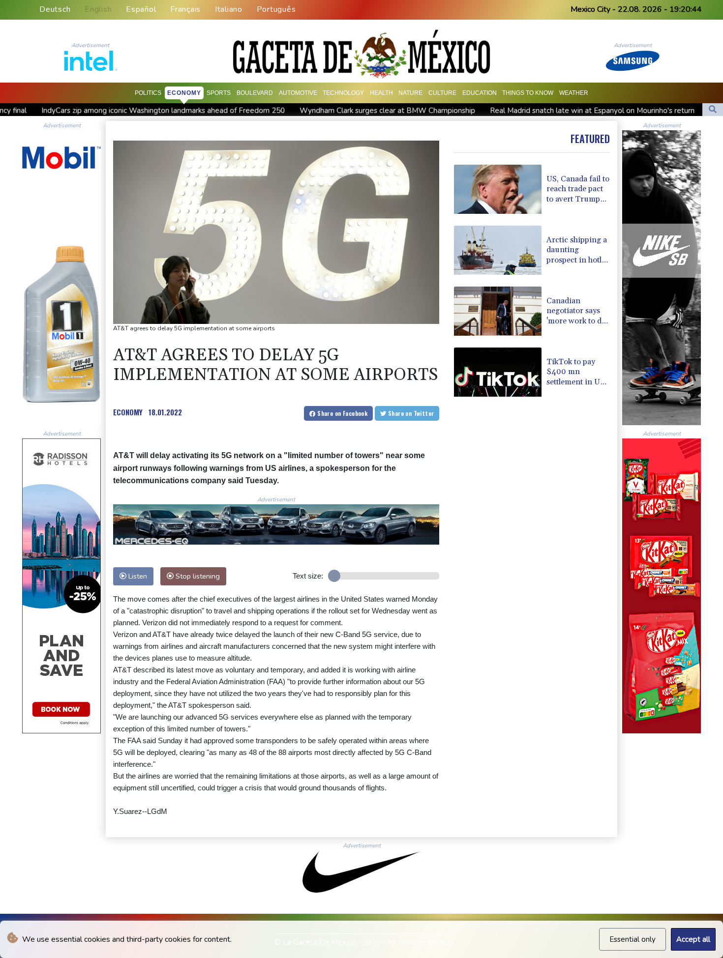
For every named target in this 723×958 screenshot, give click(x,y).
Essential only (632, 939)
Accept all (693, 939)
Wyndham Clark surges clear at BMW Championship (319, 111)
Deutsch (54, 9)
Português (276, 9)
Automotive (298, 92)
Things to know (527, 92)
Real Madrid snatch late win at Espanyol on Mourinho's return (524, 111)
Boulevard (255, 92)
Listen (136, 576)
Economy (184, 92)
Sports (219, 92)
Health (381, 92)
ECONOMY (128, 411)
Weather (573, 92)
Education (479, 92)
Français (185, 9)
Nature (410, 92)
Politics (148, 92)
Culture (442, 92)
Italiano (228, 9)
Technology (343, 92)
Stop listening (197, 576)
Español (141, 9)
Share (341, 413)
